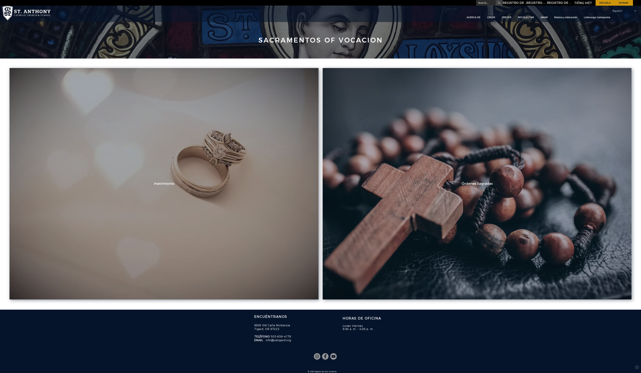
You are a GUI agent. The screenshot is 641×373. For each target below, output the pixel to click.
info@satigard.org (278, 340)
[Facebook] (325, 356)
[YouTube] (333, 356)
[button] (515, 3)
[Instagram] (317, 356)
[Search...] (499, 3)
